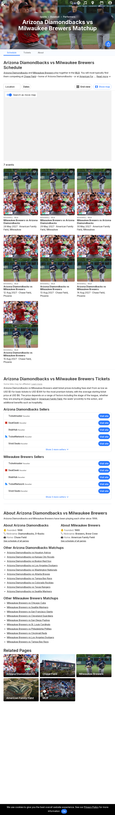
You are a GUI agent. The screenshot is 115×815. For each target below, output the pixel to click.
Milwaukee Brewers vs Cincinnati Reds (27, 633)
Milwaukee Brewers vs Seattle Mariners (27, 607)
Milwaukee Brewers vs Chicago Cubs (26, 603)
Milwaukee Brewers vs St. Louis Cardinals (28, 624)
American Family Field (90, 76)
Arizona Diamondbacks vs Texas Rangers (28, 587)
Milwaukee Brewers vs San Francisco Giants (30, 611)
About (41, 52)
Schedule (11, 52)
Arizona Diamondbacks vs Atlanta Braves (28, 574)
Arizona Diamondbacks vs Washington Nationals (32, 569)
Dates (26, 86)
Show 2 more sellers (56, 449)
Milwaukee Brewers (43, 72)
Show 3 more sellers (56, 497)
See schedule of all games (16, 541)
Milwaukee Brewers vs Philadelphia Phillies (29, 628)
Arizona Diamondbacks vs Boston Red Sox (29, 561)
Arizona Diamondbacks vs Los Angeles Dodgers (32, 565)
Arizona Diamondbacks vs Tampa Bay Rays (29, 578)
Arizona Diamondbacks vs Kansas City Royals (30, 556)
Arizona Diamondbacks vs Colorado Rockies (30, 582)
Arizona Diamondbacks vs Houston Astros (29, 552)
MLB (77, 72)
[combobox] (12, 87)
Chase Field (30, 76)
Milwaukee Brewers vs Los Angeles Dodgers (30, 637)
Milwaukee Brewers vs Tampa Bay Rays (28, 641)
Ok (64, 811)
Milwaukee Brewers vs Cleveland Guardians (30, 615)
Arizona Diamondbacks (16, 72)
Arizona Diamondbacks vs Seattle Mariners (29, 591)
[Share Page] (108, 44)
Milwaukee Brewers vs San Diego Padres (28, 620)
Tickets (27, 52)
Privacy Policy (91, 807)
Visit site (104, 416)
